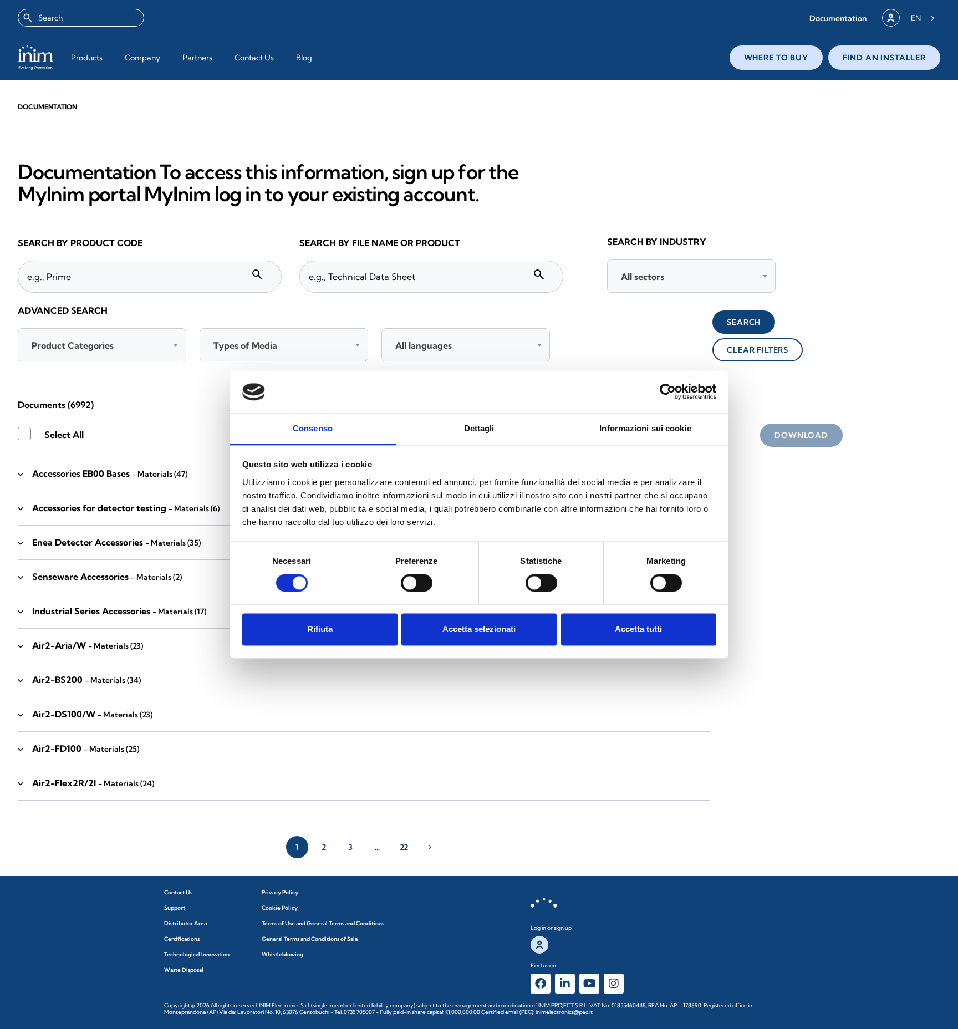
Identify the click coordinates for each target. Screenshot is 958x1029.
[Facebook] (541, 984)
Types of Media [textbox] (245, 345)
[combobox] (81, 18)
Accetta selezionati (479, 629)
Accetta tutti (638, 629)
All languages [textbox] (423, 345)
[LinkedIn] (565, 984)
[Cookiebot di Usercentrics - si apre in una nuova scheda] (667, 392)
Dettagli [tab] (479, 428)
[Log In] (891, 18)
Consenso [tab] (313, 428)
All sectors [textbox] (642, 276)
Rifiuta (320, 629)
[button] (838, 18)
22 (404, 847)
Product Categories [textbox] (73, 345)
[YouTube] (589, 984)
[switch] (416, 583)
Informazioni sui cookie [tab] (645, 428)
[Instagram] (614, 984)
